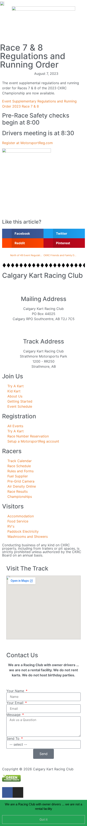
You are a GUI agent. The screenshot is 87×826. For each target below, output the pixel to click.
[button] (43, 3)
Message (14, 714)
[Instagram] (18, 792)
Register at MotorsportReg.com (27, 143)
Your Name (15, 691)
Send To (13, 738)
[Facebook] (7, 792)
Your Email (15, 702)
